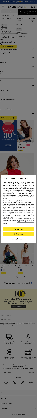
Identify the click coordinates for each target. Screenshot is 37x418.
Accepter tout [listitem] (18, 229)
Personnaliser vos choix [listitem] (18, 239)
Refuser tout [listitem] (18, 234)
